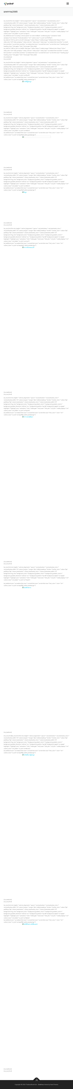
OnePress (41, 1084)
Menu (67, 3)
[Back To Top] (36, 1080)
